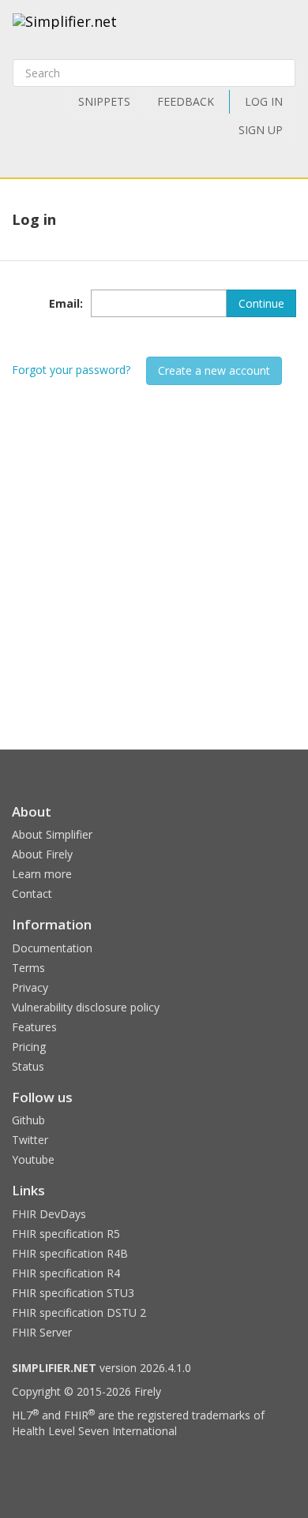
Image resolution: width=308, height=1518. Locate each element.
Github (28, 1119)
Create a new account (214, 370)
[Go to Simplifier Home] (65, 31)
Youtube (33, 1159)
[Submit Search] (282, 73)
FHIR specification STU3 (73, 1292)
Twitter (30, 1139)
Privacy (30, 987)
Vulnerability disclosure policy (86, 1007)
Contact (32, 893)
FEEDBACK (185, 101)
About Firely (42, 854)
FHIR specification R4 (66, 1273)
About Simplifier (52, 834)
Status (28, 1066)
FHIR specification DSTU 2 (79, 1312)
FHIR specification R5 (66, 1233)
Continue (261, 303)
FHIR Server (42, 1332)
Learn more (42, 873)
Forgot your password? (71, 369)
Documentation (52, 947)
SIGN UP (261, 129)
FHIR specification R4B (70, 1253)
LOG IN (264, 101)
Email (64, 303)
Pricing (29, 1046)
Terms (28, 967)
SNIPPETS (104, 101)
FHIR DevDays (49, 1213)
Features (34, 1026)
